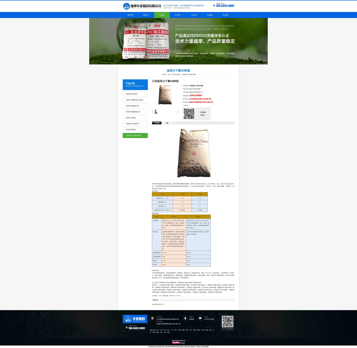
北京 (210, 330)
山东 (161, 330)
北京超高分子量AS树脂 (204, 290)
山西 (207, 330)
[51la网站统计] (175, 343)
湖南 (183, 330)
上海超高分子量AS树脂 (183, 292)
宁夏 (153, 332)
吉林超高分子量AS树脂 (173, 290)
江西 (187, 330)
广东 (172, 330)
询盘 (167, 123)
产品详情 (156, 123)
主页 (169, 74)
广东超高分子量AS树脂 (213, 285)
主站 (157, 330)
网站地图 (182, 343)
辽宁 (190, 330)
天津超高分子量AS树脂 (220, 290)
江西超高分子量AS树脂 (188, 74)
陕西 (157, 332)
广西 (165, 332)
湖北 (168, 332)
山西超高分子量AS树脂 (189, 290)
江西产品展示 (176, 74)
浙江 (168, 330)
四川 (176, 330)
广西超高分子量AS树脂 (199, 292)
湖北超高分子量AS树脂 (215, 292)
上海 (161, 332)
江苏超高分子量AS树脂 (182, 285)
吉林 (203, 330)
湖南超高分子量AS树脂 (177, 287)
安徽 (194, 330)
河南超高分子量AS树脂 (162, 287)
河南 (179, 330)
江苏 (164, 330)
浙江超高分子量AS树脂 (198, 285)
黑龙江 (199, 330)
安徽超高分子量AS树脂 (224, 287)
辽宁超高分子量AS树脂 (209, 287)
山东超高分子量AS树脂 (166, 285)
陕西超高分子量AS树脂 (168, 292)
